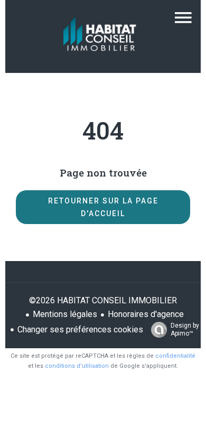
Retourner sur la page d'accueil (103, 207)
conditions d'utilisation (77, 366)
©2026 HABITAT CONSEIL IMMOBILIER (103, 300)
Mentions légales (65, 314)
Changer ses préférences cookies (80, 329)
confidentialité (175, 355)
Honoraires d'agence (146, 314)
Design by (185, 329)
